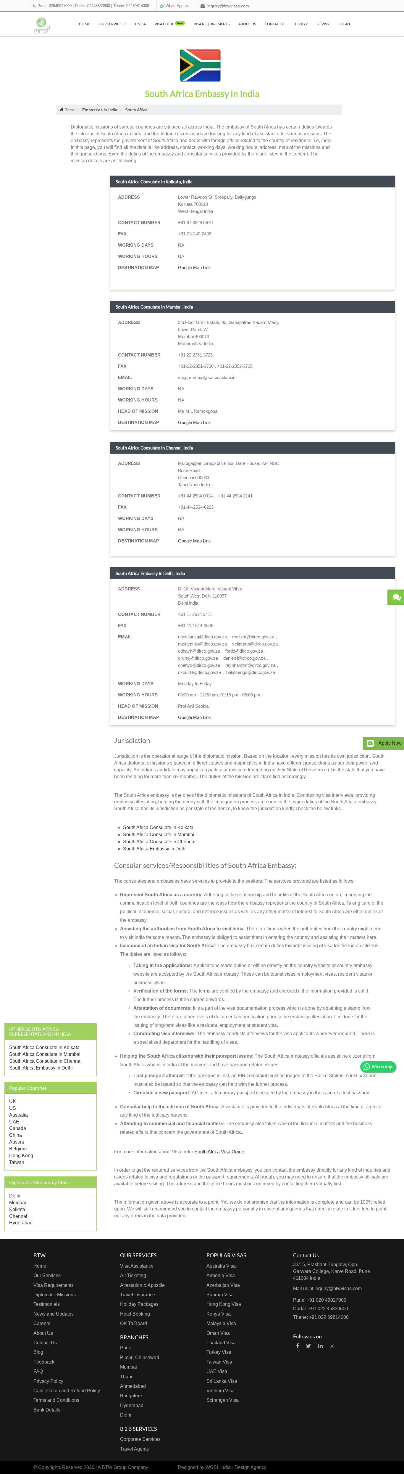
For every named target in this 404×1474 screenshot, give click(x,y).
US (12, 1108)
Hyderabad (21, 1222)
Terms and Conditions (56, 1400)
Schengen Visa (222, 1400)
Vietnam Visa (220, 1390)
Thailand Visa (221, 1342)
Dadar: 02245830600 (92, 6)
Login (344, 24)
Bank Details (46, 1409)
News (322, 24)
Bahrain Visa (220, 1294)
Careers (41, 1323)
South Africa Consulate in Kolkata (44, 1047)
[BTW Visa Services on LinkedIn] (320, 1346)
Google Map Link (194, 267)
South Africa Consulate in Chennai (45, 1061)
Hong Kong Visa (223, 1304)
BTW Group (114, 1467)
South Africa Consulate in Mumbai (44, 1054)
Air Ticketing (133, 1275)
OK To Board (133, 1323)
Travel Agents (134, 1448)
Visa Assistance (136, 1266)
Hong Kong (21, 1155)
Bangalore (131, 1395)
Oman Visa (218, 1333)
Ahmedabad (133, 1386)
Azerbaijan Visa (223, 1285)
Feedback (43, 1361)
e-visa (140, 24)
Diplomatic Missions (54, 1294)
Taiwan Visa (219, 1361)
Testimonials (46, 1304)
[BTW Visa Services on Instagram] (332, 1346)
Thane (127, 1376)
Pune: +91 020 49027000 (319, 1300)
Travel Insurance (137, 1294)
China (15, 1135)
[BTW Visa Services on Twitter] (308, 1346)
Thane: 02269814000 (131, 6)
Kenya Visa (218, 1313)
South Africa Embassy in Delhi (41, 1067)
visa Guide (169, 24)
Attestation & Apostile (142, 1285)
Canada (17, 1128)
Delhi (14, 1195)
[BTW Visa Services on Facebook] (297, 1346)
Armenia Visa (220, 1275)
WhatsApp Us (177, 6)
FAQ (38, 1371)
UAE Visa (216, 1371)
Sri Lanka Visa (221, 1381)
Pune (125, 1347)
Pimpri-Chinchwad (139, 1357)
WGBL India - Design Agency (236, 1467)
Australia (18, 1114)
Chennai (18, 1216)
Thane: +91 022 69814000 (321, 1317)
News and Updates (53, 1313)
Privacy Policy (48, 1381)
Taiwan (16, 1162)
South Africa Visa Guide (219, 1151)
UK (12, 1101)
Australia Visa (221, 1266)
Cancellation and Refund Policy (66, 1390)
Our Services (111, 24)
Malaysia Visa (221, 1323)
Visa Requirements (212, 24)
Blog (300, 24)
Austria (16, 1141)
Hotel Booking (135, 1313)
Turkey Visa (218, 1352)
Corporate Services (140, 1439)
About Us (247, 24)
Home (84, 24)
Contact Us (275, 24)
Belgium (18, 1148)
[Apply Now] (370, 743)
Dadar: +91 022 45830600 (320, 1308)
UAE (14, 1121)
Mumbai (17, 1202)
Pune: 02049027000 (55, 6)
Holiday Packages (139, 1304)
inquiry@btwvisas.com (228, 6)
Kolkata (17, 1209)
